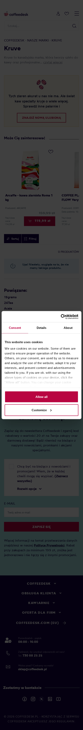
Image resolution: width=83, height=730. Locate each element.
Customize (39, 410)
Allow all (41, 397)
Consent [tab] (15, 327)
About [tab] (68, 327)
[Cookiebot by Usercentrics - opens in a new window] (60, 316)
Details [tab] (42, 327)
